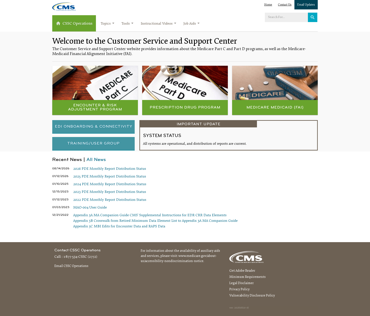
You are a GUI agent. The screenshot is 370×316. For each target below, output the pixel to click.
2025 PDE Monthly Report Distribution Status (109, 177)
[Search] (312, 17)
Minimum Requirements (247, 277)
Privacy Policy (239, 289)
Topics (106, 24)
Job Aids (189, 24)
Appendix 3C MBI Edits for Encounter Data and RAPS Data (119, 226)
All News (96, 159)
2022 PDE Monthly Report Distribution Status (109, 200)
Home (268, 4)
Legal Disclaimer (241, 283)
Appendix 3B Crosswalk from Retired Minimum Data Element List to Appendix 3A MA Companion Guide (155, 221)
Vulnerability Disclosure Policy (252, 295)
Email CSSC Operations (71, 266)
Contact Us (284, 4)
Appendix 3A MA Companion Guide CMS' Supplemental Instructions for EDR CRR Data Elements (150, 215)
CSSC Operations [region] (77, 24)
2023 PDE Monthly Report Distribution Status (109, 192)
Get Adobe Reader (242, 271)
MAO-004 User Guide (90, 208)
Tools (125, 24)
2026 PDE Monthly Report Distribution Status (109, 169)
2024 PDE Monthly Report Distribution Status (109, 184)
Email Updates (306, 4)
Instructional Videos (157, 24)
